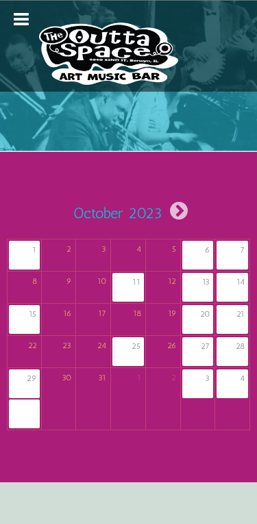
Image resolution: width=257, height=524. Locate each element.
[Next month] (179, 210)
